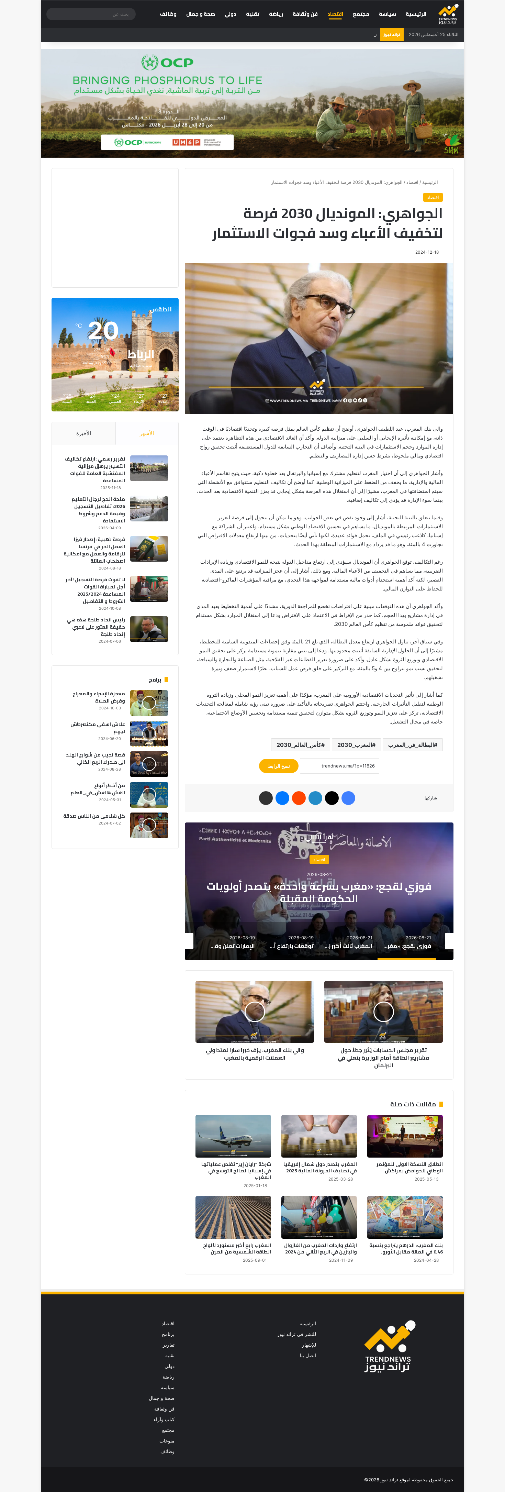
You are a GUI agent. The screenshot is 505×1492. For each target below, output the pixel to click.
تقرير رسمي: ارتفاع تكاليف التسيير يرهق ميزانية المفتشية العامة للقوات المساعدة (95, 469)
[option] (319, 891)
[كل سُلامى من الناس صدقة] (149, 825)
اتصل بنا (308, 1355)
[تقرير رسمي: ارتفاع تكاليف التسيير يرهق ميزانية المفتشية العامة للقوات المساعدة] (149, 468)
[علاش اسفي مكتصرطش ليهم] (149, 734)
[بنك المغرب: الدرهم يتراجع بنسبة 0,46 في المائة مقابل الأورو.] (405, 1217)
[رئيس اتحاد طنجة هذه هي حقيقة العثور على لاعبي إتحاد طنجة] (149, 629)
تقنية (252, 14)
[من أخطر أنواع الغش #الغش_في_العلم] (149, 795)
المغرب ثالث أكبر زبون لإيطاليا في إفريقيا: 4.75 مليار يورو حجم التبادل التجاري (319, 892)
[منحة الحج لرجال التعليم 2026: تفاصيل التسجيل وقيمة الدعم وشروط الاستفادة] (149, 508)
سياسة (387, 14)
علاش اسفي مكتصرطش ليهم (97, 728)
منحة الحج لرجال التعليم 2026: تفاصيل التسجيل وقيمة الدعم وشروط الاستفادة (98, 510)
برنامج (168, 1334)
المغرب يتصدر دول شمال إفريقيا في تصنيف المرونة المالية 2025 (320, 1167)
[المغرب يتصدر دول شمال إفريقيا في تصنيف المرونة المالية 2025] (319, 1136)
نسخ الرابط (279, 766)
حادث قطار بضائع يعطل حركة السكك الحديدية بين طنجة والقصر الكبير (306, 34)
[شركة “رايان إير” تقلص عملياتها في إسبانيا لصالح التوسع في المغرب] (233, 1136)
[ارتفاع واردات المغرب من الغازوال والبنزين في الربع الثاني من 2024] (319, 1217)
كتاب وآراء (164, 1419)
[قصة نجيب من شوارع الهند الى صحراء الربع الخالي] (149, 764)
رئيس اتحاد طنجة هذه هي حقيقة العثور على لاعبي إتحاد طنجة (96, 627)
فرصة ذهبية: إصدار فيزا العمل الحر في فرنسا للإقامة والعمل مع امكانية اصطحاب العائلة (94, 550)
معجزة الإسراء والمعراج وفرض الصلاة (98, 697)
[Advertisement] (110, 227)
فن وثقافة (305, 14)
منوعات (167, 1441)
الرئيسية (416, 14)
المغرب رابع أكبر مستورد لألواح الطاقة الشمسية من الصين (237, 1248)
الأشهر (147, 433)
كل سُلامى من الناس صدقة (94, 815)
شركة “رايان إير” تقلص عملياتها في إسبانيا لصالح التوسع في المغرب (236, 1171)
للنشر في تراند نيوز (296, 1334)
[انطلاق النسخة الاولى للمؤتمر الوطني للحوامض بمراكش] (405, 1136)
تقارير (169, 1345)
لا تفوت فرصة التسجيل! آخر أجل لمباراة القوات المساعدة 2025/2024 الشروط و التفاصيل (95, 590)
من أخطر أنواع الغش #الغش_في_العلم (97, 789)
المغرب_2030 (354, 744)
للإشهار (309, 1345)
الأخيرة (83, 433)
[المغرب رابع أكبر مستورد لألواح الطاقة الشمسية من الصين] (233, 1217)
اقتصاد (335, 14)
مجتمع (361, 14)
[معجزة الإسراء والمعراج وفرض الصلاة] (149, 703)
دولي (230, 14)
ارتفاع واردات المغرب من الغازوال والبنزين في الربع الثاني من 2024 (320, 1248)
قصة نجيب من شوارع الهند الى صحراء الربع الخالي (95, 758)
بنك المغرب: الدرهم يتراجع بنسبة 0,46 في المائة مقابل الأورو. (406, 1248)
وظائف (168, 14)
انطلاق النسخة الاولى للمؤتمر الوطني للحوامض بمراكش (410, 1167)
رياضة (276, 14)
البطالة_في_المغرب (411, 744)
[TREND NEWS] (448, 14)
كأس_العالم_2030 (299, 744)
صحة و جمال (200, 14)
